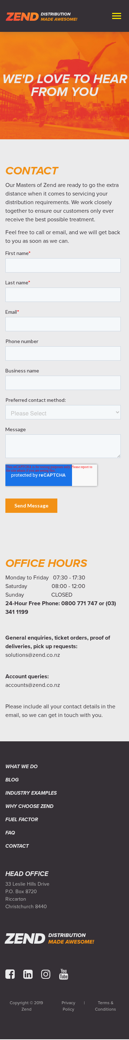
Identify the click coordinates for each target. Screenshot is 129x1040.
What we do (21, 767)
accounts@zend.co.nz (32, 685)
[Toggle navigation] (115, 16)
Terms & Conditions (105, 1006)
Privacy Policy (68, 1006)
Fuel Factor (21, 820)
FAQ (10, 833)
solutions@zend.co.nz (32, 655)
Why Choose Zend (29, 806)
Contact (17, 846)
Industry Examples (31, 793)
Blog (12, 780)
